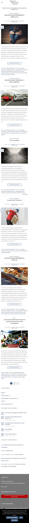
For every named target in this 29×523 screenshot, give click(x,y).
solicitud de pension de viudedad (9, 458)
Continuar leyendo (14, 63)
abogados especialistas (19, 372)
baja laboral (17, 131)
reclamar (19, 377)
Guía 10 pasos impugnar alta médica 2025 (15, 412)
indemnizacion (4, 375)
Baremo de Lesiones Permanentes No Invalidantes (13, 465)
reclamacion (14, 377)
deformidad (22, 374)
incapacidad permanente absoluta (8, 72)
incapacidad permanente (19, 71)
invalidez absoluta (19, 72)
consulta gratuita (18, 69)
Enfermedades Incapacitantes (8, 398)
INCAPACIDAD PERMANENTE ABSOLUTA (14, 16)
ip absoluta (12, 74)
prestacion (24, 375)
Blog (14, 317)
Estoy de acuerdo (12, 517)
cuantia (17, 374)
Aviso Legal (4, 486)
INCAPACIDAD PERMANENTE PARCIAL (14, 259)
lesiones (9, 375)
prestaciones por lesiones (6, 377)
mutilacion (13, 375)
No (21, 517)
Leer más (14, 520)
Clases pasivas (4, 395)
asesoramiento (12, 374)
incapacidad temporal (5, 252)
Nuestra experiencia (14, 13)
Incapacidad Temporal (14, 200)
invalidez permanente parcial (20, 313)
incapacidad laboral (9, 71)
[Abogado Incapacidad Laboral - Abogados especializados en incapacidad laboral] (14, 2)
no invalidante (19, 375)
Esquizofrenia (9, 450)
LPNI (2, 401)
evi (25, 374)
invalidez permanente (20, 192)
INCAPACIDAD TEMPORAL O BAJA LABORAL (14, 81)
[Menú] (2, 2)
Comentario (25, 194)
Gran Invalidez (14, 140)
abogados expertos (11, 69)
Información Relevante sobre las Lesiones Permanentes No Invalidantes (14, 321)
